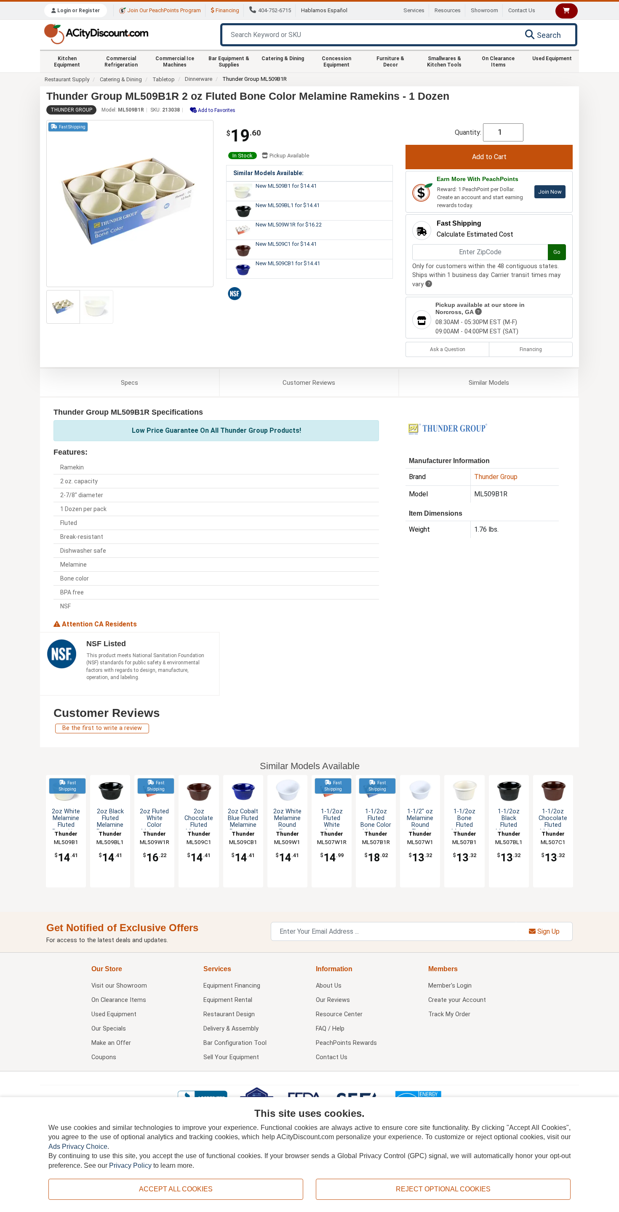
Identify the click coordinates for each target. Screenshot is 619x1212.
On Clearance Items (498, 61)
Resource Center (339, 1014)
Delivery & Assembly (231, 1028)
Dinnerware (198, 79)
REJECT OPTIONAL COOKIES (443, 1189)
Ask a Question (447, 349)
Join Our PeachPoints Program (163, 10)
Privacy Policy (130, 1165)
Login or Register (78, 10)
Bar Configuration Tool (235, 1043)
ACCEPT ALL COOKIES (176, 1189)
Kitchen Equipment (67, 61)
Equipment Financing (231, 985)
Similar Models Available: (268, 173)
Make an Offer (111, 1043)
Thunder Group (71, 110)
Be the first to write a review (102, 728)
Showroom (484, 10)
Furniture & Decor (390, 61)
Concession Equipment (336, 61)
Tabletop (163, 79)
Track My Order (449, 1014)
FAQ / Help (330, 1028)
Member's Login (450, 985)
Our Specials (108, 1028)
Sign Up (548, 931)
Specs (129, 382)
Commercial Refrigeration (121, 61)
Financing (226, 10)
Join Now (550, 192)
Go (556, 252)
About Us (329, 985)
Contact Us (521, 10)
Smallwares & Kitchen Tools (444, 61)
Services (413, 10)
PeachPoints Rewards (346, 1043)
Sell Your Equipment (231, 1057)
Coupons (103, 1057)
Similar (489, 382)
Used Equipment (552, 58)
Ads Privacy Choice (77, 1146)
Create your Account (457, 1000)
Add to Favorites (216, 110)
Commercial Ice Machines (174, 61)
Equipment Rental (227, 1000)
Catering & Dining (282, 58)
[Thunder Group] (448, 428)
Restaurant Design (229, 1014)
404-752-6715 (274, 10)
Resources (448, 10)
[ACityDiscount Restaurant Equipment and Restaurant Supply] (96, 33)
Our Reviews (333, 1000)
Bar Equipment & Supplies (228, 61)
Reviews (309, 382)
